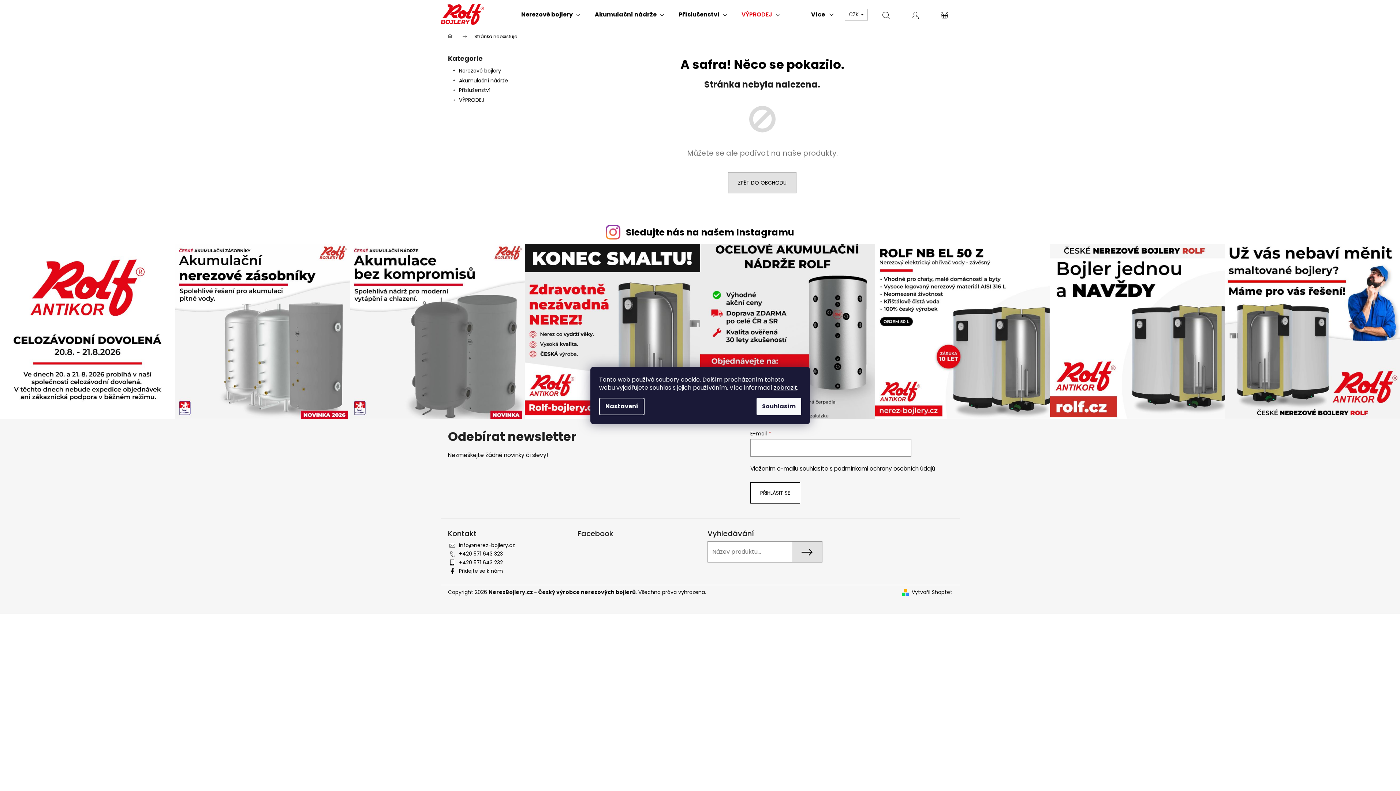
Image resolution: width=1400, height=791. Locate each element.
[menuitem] (550, 14)
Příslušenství (474, 90)
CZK (854, 14)
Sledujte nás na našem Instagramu (710, 232)
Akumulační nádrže (483, 80)
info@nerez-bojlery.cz (487, 545)
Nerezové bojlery (480, 70)
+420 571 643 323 (481, 553)
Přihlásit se (775, 493)
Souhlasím (779, 406)
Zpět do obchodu (762, 182)
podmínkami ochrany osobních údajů (884, 468)
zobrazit (785, 387)
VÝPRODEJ (471, 100)
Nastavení (621, 406)
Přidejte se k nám (481, 571)
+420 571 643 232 (481, 562)
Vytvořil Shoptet (932, 592)
